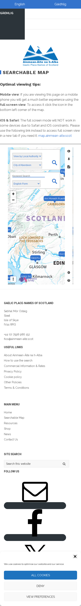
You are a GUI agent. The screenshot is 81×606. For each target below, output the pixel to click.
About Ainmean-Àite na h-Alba (23, 355)
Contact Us (11, 439)
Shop (7, 428)
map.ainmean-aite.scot (55, 136)
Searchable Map (14, 417)
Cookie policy (13, 377)
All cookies (40, 575)
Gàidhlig (60, 4)
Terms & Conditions (16, 387)
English (20, 4)
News (7, 434)
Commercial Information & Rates (24, 366)
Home (8, 412)
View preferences (40, 597)
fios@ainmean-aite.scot (18, 339)
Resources (10, 423)
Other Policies (13, 382)
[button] (75, 556)
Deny (40, 586)
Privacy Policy (13, 371)
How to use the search (18, 360)
